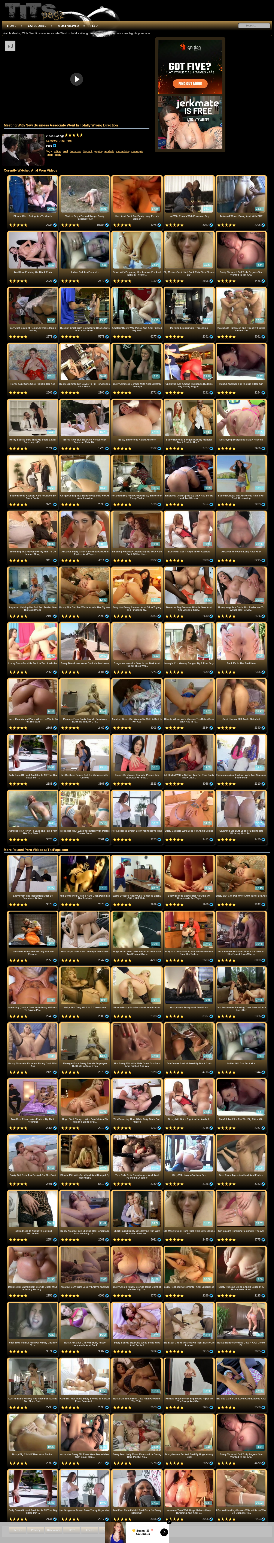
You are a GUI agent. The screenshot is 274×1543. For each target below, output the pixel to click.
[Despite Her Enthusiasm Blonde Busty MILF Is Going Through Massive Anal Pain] (33, 1247)
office (57, 151)
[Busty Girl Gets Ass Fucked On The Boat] (33, 1135)
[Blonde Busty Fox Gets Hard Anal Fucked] (137, 968)
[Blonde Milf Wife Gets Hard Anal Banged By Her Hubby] (85, 1135)
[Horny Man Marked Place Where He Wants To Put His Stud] (33, 679)
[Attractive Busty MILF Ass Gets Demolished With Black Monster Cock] (85, 1415)
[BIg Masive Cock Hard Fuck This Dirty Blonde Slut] (190, 232)
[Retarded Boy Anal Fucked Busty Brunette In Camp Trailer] (137, 456)
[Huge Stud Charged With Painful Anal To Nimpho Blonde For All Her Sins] (85, 1080)
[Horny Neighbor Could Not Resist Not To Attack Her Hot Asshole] (241, 568)
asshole (109, 151)
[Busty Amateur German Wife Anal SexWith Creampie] (137, 344)
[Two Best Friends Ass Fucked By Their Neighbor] (33, 1080)
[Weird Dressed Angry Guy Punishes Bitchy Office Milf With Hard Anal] (137, 856)
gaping (98, 151)
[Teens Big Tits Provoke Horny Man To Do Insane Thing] (33, 512)
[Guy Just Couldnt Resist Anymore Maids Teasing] (33, 288)
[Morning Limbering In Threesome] (190, 288)
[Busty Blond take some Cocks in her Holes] (85, 623)
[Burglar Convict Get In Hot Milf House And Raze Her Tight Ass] (190, 912)
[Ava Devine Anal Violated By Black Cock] (190, 1024)
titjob (50, 154)
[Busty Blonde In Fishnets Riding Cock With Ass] (33, 1024)
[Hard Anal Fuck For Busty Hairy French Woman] (137, 177)
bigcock (87, 151)
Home (11, 26)
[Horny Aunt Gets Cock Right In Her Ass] (33, 344)
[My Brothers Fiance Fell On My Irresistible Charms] (85, 735)
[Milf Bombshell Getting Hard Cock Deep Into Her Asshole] (85, 856)
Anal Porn (65, 140)
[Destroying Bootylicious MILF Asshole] (241, 400)
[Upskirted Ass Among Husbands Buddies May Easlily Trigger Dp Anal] (190, 344)
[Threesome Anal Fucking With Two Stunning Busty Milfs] (241, 735)
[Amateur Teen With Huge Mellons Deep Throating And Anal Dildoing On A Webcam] (190, 1471)
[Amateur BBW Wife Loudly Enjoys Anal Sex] (85, 1247)
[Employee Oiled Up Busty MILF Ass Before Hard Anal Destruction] (190, 456)
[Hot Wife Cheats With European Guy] (190, 177)
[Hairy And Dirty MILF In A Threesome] (85, 968)
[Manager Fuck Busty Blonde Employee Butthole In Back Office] (85, 679)
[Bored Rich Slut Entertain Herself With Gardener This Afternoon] (85, 400)
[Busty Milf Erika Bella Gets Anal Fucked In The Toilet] (137, 1359)
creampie (137, 151)
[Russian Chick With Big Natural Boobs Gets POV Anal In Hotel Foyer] (85, 288)
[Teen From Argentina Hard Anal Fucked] (241, 1135)
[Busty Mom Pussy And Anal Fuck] (190, 968)
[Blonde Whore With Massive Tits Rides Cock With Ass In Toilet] (190, 679)
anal (65, 151)
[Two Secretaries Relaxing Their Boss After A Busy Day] (241, 968)
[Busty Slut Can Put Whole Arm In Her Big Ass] (85, 568)
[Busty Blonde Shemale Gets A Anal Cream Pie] (241, 1303)
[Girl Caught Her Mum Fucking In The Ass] (241, 1191)
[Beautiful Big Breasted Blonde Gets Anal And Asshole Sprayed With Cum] (190, 568)
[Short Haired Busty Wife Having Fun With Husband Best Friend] (137, 1191)
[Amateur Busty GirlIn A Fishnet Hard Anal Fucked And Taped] (85, 512)
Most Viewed (68, 26)
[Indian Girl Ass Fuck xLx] (85, 232)
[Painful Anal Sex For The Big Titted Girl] (241, 344)
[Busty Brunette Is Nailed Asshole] (137, 400)
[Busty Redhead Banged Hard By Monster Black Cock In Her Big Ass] (190, 400)
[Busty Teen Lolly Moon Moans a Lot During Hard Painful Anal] (137, 1415)
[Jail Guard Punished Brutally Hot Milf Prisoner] (33, 912)
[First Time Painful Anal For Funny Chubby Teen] (33, 1303)
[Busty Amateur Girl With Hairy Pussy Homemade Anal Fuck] (85, 1303)
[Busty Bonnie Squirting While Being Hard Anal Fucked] (137, 1303)
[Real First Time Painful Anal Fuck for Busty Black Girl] (137, 1471)
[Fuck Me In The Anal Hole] (241, 623)
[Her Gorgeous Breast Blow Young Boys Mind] (137, 791)
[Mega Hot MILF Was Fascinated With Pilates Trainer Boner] (85, 791)
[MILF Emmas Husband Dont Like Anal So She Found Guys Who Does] (241, 912)
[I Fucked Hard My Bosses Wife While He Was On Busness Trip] (241, 1471)
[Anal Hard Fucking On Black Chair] (33, 232)
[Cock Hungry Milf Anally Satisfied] (241, 679)
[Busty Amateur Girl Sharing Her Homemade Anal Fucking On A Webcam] (85, 1191)
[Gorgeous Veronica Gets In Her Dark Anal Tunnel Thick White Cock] (137, 623)
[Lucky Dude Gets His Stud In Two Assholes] (33, 623)
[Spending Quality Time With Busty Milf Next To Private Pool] (33, 968)
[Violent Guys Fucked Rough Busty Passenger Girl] (85, 177)
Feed (94, 26)
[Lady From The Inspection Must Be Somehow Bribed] (33, 856)
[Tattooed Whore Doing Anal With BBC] (241, 177)
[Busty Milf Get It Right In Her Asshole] (190, 512)
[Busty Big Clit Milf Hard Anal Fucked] (33, 1415)
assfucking (123, 151)
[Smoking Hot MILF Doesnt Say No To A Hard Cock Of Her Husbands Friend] (137, 512)
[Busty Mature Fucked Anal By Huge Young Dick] (190, 1415)
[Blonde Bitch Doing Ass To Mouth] (33, 177)
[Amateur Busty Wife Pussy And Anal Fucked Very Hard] (137, 288)
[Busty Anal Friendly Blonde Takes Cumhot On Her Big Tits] (137, 1247)
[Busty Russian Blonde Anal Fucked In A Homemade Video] (241, 1247)
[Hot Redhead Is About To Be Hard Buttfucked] (33, 1191)
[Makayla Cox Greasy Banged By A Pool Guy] (190, 623)
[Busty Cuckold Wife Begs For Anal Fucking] (190, 791)
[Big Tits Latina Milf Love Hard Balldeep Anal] (241, 1359)
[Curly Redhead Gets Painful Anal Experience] (190, 1247)
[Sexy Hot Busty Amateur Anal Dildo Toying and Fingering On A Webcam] (137, 568)
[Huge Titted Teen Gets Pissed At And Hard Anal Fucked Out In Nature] (137, 912)
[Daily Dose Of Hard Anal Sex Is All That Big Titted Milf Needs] (33, 735)
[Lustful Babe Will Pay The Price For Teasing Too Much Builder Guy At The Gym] (33, 1359)
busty (58, 154)
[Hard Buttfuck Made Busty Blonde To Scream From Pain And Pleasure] (85, 1359)
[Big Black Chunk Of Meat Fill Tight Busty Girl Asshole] (190, 1303)
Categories (37, 26)
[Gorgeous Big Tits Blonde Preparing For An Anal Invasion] (85, 456)
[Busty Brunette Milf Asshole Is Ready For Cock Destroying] (241, 456)
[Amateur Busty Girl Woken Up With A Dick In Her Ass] (137, 679)
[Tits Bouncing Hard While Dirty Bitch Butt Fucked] (137, 1080)
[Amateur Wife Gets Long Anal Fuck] (241, 512)
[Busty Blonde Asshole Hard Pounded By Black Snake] (33, 456)
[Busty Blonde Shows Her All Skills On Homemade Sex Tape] (190, 856)
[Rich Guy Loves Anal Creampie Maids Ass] (85, 912)
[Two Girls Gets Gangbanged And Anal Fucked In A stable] (137, 1135)
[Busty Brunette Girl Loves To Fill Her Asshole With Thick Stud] (85, 344)
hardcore (75, 151)
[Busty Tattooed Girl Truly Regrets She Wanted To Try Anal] (241, 232)
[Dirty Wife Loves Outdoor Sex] (190, 1135)
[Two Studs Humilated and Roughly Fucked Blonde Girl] (241, 288)
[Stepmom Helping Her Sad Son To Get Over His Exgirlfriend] (33, 568)
